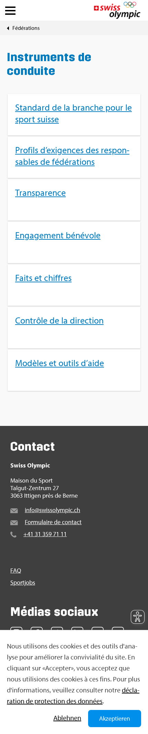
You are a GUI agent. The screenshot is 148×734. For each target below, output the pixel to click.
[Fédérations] (8, 28)
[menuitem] (74, 242)
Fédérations (26, 27)
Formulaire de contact (53, 522)
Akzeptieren (114, 718)
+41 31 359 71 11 (45, 534)
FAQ (15, 570)
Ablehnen (67, 717)
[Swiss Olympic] (117, 10)
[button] (10, 8)
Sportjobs (22, 582)
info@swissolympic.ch (52, 510)
